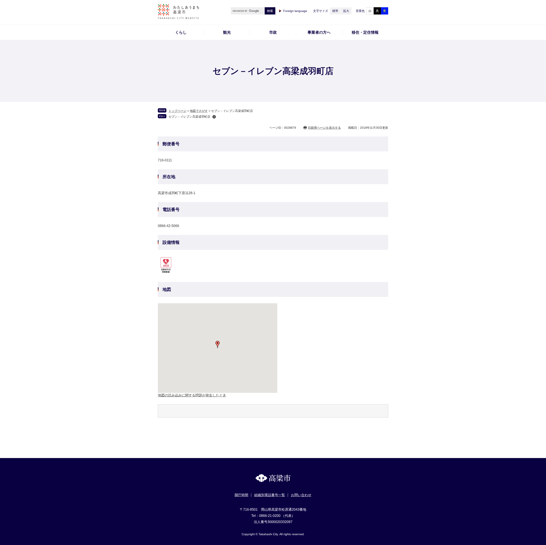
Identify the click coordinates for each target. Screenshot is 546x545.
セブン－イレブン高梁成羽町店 (189, 116)
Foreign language (295, 11)
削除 (214, 117)
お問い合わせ (301, 495)
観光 (227, 32)
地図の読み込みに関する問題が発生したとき (192, 395)
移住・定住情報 (365, 32)
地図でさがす (199, 111)
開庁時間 (241, 495)
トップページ (177, 111)
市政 (273, 32)
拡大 (346, 11)
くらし (181, 32)
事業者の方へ (319, 32)
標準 (335, 11)
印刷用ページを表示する (324, 127)
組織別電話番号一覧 (269, 495)
